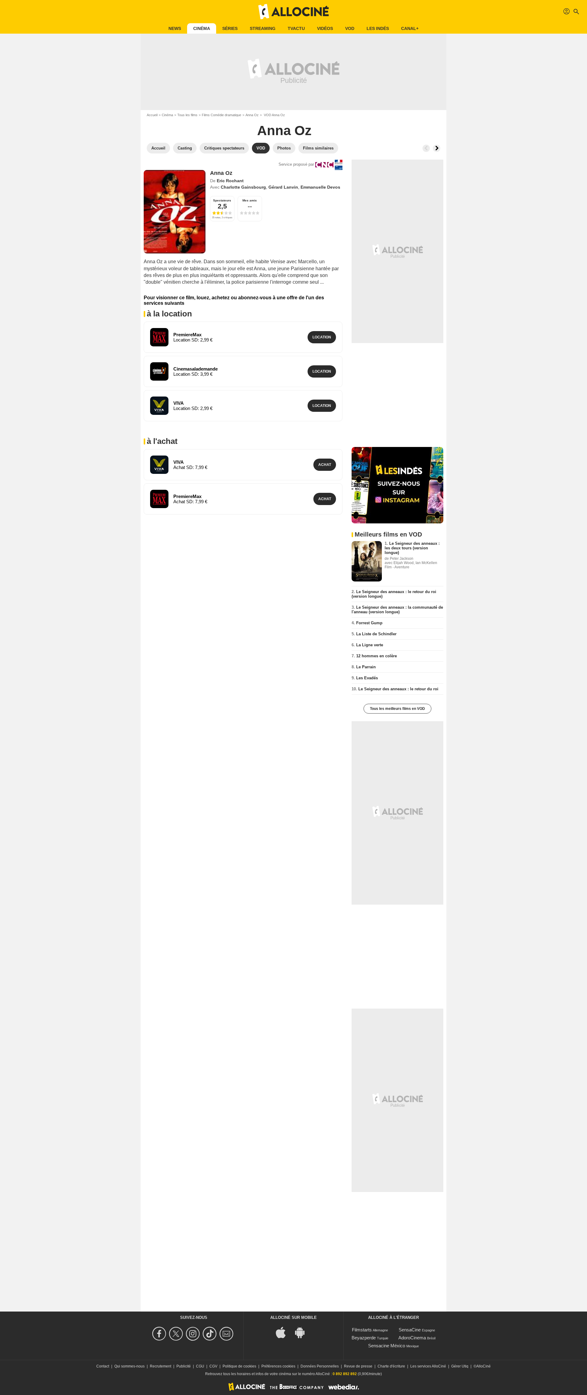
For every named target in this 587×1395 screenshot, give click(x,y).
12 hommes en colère (376, 656)
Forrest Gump (369, 623)
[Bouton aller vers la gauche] (426, 148)
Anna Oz (252, 115)
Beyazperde (364, 1337)
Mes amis (249, 200)
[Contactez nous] (227, 1334)
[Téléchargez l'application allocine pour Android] (303, 1331)
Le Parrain (366, 667)
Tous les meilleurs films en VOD (397, 709)
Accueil (152, 115)
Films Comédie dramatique (221, 115)
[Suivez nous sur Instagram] (193, 1334)
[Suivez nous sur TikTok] (210, 1334)
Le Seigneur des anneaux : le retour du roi (398, 689)
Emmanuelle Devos (320, 187)
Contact (102, 1366)
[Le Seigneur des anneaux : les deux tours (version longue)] (367, 561)
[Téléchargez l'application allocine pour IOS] (284, 1331)
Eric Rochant (230, 180)
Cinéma (201, 28)
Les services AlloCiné (428, 1366)
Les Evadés (367, 678)
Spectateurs (222, 200)
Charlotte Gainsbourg (243, 187)
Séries (230, 28)
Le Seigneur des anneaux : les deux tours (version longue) (412, 548)
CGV (213, 1366)
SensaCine (410, 1329)
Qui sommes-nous (129, 1366)
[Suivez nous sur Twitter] (177, 1334)
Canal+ (410, 28)
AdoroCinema (412, 1337)
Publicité (183, 1366)
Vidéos (325, 28)
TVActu (296, 28)
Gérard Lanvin (283, 187)
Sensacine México (386, 1345)
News (174, 28)
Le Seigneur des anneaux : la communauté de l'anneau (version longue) (397, 609)
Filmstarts (362, 1329)
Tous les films (187, 115)
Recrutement (160, 1366)
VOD (349, 28)
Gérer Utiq (459, 1366)
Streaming (262, 28)
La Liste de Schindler (376, 634)
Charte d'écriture (391, 1366)
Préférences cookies (278, 1366)
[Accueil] (293, 11)
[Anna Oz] (174, 211)
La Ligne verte (369, 645)
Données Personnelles (320, 1366)
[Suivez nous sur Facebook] (160, 1334)
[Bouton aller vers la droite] (436, 148)
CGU (200, 1366)
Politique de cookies (239, 1366)
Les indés (378, 28)
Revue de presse (358, 1366)
